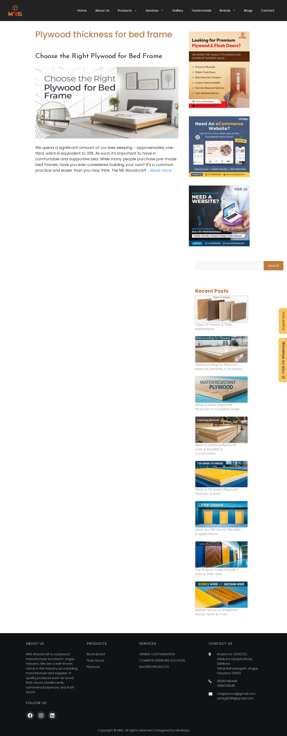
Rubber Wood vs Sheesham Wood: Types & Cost (216, 612)
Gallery (177, 10)
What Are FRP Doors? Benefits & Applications (218, 532)
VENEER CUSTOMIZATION (157, 654)
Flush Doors (95, 660)
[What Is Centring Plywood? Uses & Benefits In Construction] (221, 429)
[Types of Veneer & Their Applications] (221, 309)
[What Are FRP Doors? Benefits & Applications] (221, 514)
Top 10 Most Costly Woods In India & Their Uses (217, 572)
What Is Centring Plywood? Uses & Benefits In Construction (215, 449)
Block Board (96, 654)
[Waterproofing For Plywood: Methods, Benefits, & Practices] (221, 349)
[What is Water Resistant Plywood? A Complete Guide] (221, 389)
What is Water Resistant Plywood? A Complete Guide (217, 407)
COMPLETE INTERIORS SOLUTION (162, 660)
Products (125, 10)
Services (152, 10)
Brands (225, 10)
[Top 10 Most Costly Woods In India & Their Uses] (221, 554)
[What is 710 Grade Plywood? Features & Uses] (221, 474)
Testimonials (201, 10)
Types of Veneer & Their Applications (213, 326)
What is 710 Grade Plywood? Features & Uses (216, 491)
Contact (267, 10)
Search (273, 265)
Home (82, 10)
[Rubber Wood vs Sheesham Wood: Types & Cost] (221, 594)
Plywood (93, 666)
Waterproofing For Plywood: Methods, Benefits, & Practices (218, 367)
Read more (160, 170)
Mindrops (182, 730)
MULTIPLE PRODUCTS (154, 666)
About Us (102, 10)
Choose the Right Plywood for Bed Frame (98, 56)
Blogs (248, 10)
